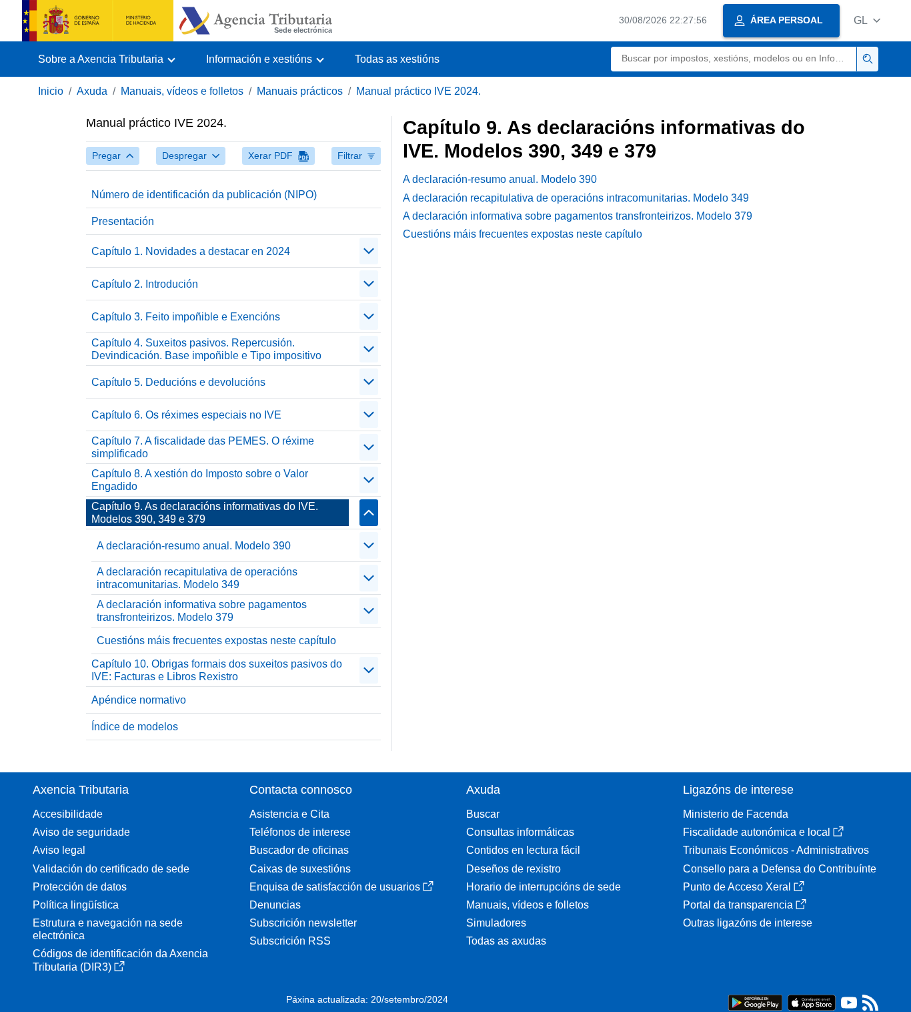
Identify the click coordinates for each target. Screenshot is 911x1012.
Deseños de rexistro (513, 868)
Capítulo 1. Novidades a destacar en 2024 (190, 251)
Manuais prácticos (300, 91)
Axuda (92, 91)
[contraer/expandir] (368, 251)
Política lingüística (76, 905)
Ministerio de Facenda (735, 814)
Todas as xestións (397, 59)
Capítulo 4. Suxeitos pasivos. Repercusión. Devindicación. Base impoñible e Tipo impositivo (206, 349)
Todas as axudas (506, 941)
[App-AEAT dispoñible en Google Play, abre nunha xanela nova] (755, 1001)
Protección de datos (80, 887)
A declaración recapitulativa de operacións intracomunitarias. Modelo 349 (197, 578)
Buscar (483, 814)
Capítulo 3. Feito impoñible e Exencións (185, 316)
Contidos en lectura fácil (523, 850)
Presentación (122, 221)
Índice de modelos (134, 726)
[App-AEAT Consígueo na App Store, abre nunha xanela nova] (812, 1001)
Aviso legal (59, 850)
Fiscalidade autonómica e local (756, 832)
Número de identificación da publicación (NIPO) (204, 194)
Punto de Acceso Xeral (737, 887)
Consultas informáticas (520, 832)
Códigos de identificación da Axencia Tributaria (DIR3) (120, 960)
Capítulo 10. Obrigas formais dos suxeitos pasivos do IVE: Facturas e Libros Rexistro (216, 670)
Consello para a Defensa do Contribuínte (779, 868)
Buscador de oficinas (299, 850)
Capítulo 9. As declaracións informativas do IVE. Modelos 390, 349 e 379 (204, 513)
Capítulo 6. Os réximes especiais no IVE (186, 415)
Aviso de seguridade (81, 832)
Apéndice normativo (138, 700)
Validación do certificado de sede (111, 868)
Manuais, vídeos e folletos (182, 91)
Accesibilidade (68, 814)
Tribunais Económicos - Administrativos (776, 850)
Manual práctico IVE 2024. (418, 91)
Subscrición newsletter (303, 923)
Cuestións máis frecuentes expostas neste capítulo (216, 640)
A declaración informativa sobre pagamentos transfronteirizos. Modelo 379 (202, 611)
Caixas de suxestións (300, 868)
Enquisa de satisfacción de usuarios (334, 887)
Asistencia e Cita (289, 814)
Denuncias (275, 905)
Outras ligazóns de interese (747, 923)
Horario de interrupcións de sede (543, 887)
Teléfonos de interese (300, 832)
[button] (867, 20)
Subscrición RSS (290, 941)
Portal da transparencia (738, 905)
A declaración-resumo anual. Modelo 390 (194, 545)
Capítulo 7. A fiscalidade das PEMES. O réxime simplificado (202, 447)
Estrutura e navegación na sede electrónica (108, 929)
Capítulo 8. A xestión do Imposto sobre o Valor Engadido (199, 480)
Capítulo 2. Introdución (144, 284)
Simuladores (496, 923)
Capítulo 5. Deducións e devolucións (178, 382)
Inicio (50, 91)
